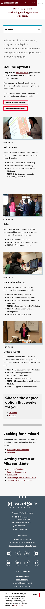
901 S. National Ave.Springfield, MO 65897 (22, 518)
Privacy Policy (18, 605)
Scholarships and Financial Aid (19, 480)
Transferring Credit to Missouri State (21, 477)
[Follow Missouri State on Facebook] (8, 553)
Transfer (12, 415)
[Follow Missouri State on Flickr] (36, 563)
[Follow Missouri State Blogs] (27, 563)
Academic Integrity (22, 580)
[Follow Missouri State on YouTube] (8, 563)
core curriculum (22, 72)
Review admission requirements (16, 102)
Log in (27, 3)
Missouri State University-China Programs (22, 546)
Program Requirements (16, 472)
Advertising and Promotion (18, 449)
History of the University (22, 586)
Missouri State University (22, 539)
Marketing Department (22, 8)
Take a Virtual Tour (21, 529)
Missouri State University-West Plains (22, 542)
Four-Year (13, 412)
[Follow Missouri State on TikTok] (36, 553)
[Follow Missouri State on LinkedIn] (18, 563)
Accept (35, 595)
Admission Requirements (17, 469)
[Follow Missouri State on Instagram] (27, 553)
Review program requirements (16, 108)
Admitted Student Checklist (22, 583)
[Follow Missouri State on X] (18, 553)
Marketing (11, 452)
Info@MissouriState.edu (23, 522)
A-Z (33, 3)
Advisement (12, 474)
